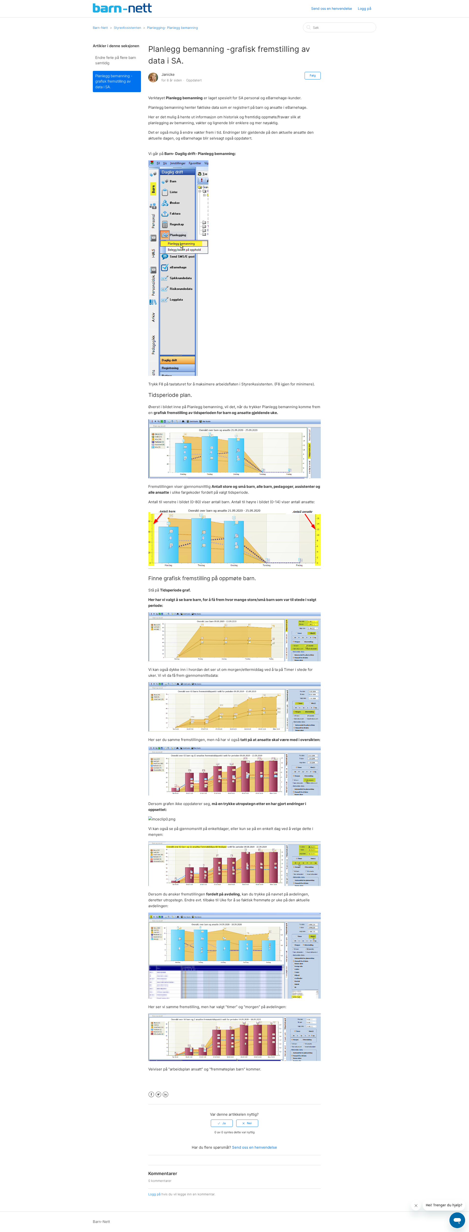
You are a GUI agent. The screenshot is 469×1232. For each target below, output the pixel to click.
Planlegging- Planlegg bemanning (172, 28)
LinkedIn (165, 1094)
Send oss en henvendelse (331, 8)
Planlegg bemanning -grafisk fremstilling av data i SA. (113, 81)
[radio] (222, 1123)
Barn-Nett (100, 28)
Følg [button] (313, 75)
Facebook (151, 1094)
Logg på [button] (364, 8)
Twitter (158, 1094)
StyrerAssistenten (127, 28)
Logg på (154, 1194)
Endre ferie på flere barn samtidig (115, 60)
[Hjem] (122, 11)
